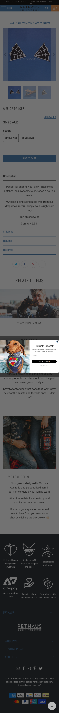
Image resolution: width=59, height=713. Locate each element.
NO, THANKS (44, 365)
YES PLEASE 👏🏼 (44, 361)
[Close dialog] (57, 341)
